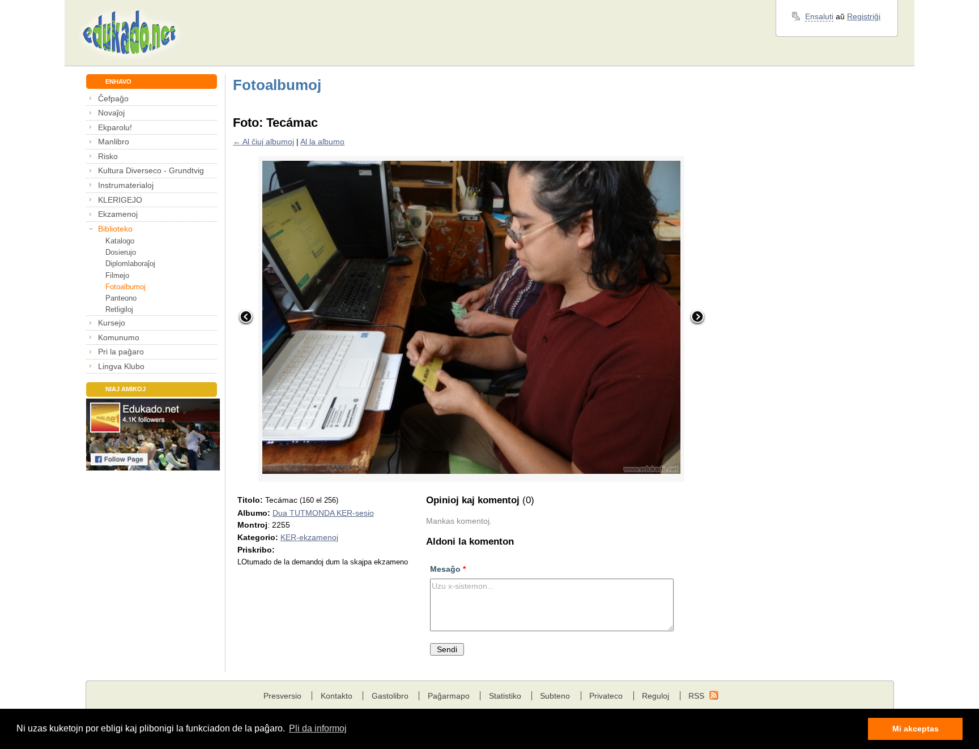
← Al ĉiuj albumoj (263, 141)
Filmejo (117, 275)
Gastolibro (390, 695)
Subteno (555, 695)
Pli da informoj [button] (318, 728)
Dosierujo (120, 252)
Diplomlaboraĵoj (130, 263)
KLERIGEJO (120, 199)
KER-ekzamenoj (309, 537)
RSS (696, 695)
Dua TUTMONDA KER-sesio (323, 512)
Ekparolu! (115, 127)
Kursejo (111, 322)
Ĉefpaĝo (113, 98)
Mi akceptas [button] (915, 728)
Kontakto (336, 695)
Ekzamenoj (118, 214)
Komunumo (118, 337)
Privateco (606, 695)
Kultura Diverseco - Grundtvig (151, 170)
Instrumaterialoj (126, 185)
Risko (108, 156)
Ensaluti (819, 16)
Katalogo (119, 241)
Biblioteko (115, 228)
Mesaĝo (448, 568)
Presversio (282, 695)
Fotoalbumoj (125, 287)
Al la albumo (322, 141)
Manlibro (113, 141)
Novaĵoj (111, 112)
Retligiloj (119, 309)
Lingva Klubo (121, 366)
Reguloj (655, 695)
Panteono (121, 298)
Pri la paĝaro (121, 351)
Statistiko (505, 695)
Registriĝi (863, 16)
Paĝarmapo (449, 695)
